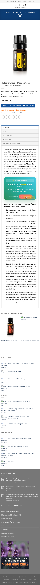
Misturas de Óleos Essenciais (23, 13)
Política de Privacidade (11, 579)
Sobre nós (23, 579)
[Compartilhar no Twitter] (9, 117)
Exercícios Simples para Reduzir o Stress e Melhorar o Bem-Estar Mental (19, 479)
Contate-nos (32, 579)
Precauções (7, 139)
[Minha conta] (38, 6)
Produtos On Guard (7, 537)
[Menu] (2, 6)
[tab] (20, 127)
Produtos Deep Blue (7, 533)
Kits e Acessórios (6, 518)
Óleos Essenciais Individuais (10, 511)
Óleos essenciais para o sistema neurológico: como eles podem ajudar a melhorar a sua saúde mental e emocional (22, 496)
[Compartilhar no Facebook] (6, 117)
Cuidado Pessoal (6, 526)
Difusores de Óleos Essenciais (10, 522)
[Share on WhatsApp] (3, 117)
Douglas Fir (28, 297)
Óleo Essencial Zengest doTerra (30, 340)
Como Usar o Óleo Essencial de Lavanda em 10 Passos (21, 487)
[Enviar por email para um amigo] (13, 117)
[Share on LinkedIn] (19, 117)
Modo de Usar (7, 135)
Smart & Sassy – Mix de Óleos (9, 340)
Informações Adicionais (11, 143)
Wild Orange (15, 299)
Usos (4, 131)
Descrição (6, 127)
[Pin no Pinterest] (16, 117)
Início (7, 13)
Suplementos (5, 529)
